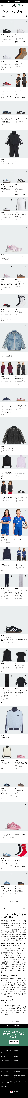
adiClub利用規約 (5, 1075)
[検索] (22, 5)
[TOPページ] (14, 6)
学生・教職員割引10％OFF (7, 1060)
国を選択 (16, 1091)
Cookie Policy (4, 1086)
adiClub (3, 1056)
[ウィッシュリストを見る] (6, 5)
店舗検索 (16, 1060)
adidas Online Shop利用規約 (20, 1076)
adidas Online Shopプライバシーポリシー (7, 1082)
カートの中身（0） (18, 1025)
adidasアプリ (17, 1056)
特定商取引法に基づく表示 (20, 1082)
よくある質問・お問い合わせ (7, 1051)
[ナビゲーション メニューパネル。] (2, 5)
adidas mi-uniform (5, 1064)
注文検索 (16, 1050)
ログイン (7, 1025)
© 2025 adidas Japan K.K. (14, 1096)
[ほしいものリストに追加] (11, 22)
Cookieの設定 (4, 1071)
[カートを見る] (25, 5)
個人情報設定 (17, 1071)
